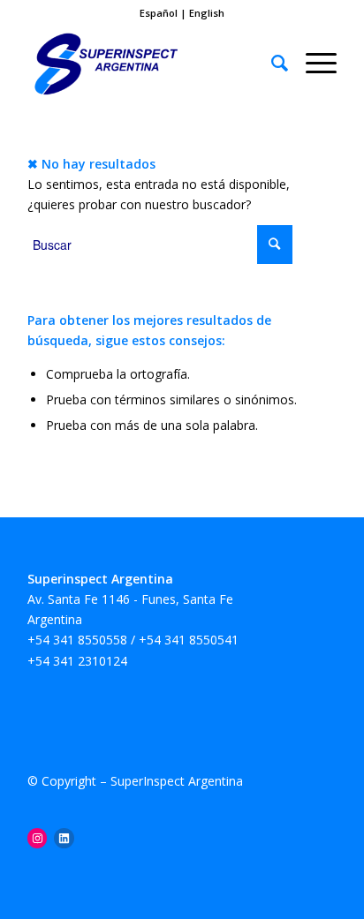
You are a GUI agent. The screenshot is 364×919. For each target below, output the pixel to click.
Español (160, 12)
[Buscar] (271, 62)
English (206, 12)
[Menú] (312, 62)
